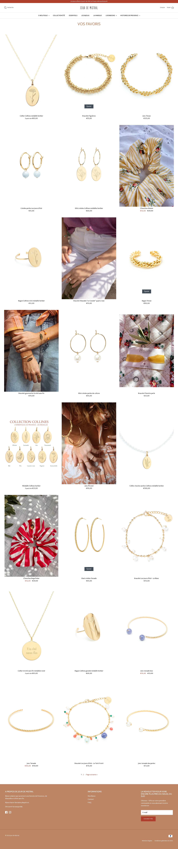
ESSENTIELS (73, 15)
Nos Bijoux (91, 796)
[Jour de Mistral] (89, 7)
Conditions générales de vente (164, 841)
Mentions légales (147, 841)
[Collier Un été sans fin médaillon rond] (31, 628)
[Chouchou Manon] (146, 166)
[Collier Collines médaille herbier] (31, 73)
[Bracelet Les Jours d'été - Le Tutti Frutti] (89, 721)
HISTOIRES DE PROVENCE (129, 15)
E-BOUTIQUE (43, 15)
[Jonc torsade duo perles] (146, 721)
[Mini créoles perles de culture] (89, 351)
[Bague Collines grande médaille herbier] (89, 628)
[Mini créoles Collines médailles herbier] (89, 166)
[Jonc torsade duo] (146, 628)
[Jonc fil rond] (89, 443)
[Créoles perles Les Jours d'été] (31, 166)
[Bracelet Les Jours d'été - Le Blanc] (146, 536)
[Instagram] (10, 812)
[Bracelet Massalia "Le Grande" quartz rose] (89, 258)
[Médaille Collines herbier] (31, 443)
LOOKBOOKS (110, 15)
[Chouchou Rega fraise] (31, 536)
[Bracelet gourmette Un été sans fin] (31, 351)
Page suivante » (92, 775)
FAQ (89, 803)
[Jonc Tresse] (146, 73)
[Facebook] (6, 812)
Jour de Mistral (14, 835)
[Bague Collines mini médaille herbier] (31, 258)
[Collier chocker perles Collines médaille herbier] (146, 443)
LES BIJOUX (85, 15)
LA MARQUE (97, 15)
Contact (91, 799)
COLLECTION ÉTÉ (59, 15)
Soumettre (148, 819)
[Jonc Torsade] (31, 721)
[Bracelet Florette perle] (146, 351)
